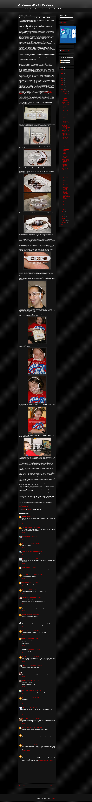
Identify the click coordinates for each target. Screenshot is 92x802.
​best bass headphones (40, 739)
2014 (62, 87)
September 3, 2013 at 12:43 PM (33, 638)
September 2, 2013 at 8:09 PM (36, 551)
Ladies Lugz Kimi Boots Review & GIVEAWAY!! (66, 112)
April (63, 216)
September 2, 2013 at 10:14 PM (36, 574)
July (63, 211)
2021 (62, 75)
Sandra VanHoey (25, 551)
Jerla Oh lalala (25, 597)
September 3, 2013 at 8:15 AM (33, 614)
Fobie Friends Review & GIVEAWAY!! (65, 192)
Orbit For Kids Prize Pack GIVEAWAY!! (65, 176)
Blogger (53, 798)
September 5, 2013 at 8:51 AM (33, 697)
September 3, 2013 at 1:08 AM (33, 607)
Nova (23, 589)
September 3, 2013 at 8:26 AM (34, 622)
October (64, 95)
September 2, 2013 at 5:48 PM (34, 527)
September (64, 96)
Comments (63, 62)
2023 (62, 71)
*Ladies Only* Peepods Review (65, 165)
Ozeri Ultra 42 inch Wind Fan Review (65, 116)
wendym (24, 516)
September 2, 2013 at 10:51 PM (33, 582)
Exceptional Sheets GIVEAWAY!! (65, 99)
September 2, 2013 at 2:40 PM (32, 516)
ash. (23, 707)
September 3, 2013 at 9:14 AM (33, 630)
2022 (62, 73)
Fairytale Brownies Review (64, 107)
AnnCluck (24, 638)
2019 (62, 78)
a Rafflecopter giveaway (24, 506)
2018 (62, 80)
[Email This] (34, 509)
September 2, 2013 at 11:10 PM (31, 589)
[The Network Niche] (68, 42)
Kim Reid (24, 680)
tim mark (24, 755)
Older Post (52, 785)
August (63, 209)
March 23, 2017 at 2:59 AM (32, 734)
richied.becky (25, 672)
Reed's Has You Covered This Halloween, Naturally (65, 161)
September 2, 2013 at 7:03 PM (32, 536)
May (63, 214)
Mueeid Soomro (25, 744)
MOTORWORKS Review (65, 153)
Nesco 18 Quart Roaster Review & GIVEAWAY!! (66, 103)
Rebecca (24, 536)
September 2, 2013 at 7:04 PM (33, 543)
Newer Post (22, 785)
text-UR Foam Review (65, 201)
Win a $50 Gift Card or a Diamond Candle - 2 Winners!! (65, 171)
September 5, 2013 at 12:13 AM (35, 690)
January (64, 222)
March (63, 218)
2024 (62, 69)
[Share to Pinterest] (40, 509)
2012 (62, 224)
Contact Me (33, 11)
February (64, 220)
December (64, 91)
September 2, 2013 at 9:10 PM (32, 567)
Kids (31, 8)
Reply (23, 523)
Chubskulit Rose (25, 574)
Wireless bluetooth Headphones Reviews (46, 760)
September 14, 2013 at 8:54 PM (36, 727)
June (63, 213)
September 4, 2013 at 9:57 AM (36, 665)
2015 (62, 86)
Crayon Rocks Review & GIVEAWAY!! (65, 183)
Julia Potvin (24, 527)
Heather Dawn (25, 690)
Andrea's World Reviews (35, 5)
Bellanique (24, 630)
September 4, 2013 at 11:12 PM (33, 680)
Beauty (37, 8)
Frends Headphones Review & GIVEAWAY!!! (65, 205)
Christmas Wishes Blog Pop (55, 8)
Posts (62, 60)
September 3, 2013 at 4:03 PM (34, 649)
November (64, 93)
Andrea (24, 509)
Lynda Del (24, 582)
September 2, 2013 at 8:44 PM (38, 558)
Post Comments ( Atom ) (40, 790)
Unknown (24, 543)
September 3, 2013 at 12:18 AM (35, 597)
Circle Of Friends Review (65, 179)
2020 (62, 76)
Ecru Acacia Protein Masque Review (66, 134)
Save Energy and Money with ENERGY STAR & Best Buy (66, 127)
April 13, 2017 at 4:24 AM (34, 744)
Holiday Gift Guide (24, 11)
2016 (62, 84)
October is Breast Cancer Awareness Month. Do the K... (65, 121)
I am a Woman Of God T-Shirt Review (66, 156)
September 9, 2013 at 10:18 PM (33, 718)
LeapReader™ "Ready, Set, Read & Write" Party (65, 144)
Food (26, 8)
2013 (62, 89)
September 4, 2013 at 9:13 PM (34, 672)
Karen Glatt (24, 656)
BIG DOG (24, 734)
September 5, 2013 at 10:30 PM (31, 707)
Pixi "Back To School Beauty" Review (65, 149)
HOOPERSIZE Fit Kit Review (65, 131)
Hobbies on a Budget (26, 558)
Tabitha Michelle (25, 665)
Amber (23, 567)
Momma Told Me (25, 727)
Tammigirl (24, 718)
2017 (62, 82)
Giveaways (44, 8)
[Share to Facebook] (38, 509)
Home (21, 8)
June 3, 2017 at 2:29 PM (31, 755)
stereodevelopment (26, 750)
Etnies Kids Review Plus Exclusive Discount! (65, 188)
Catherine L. (24, 622)
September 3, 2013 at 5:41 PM (33, 656)
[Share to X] (37, 509)
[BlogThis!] (35, 509)
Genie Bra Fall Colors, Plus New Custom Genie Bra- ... (65, 139)
